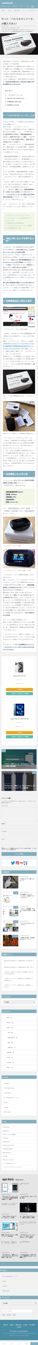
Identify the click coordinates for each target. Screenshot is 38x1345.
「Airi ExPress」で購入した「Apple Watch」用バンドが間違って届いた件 (9, 1256)
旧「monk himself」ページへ (11, 1097)
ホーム (3, 1343)
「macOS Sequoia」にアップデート (27, 924)
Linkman (5, 1156)
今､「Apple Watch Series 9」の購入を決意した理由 (27, 1217)
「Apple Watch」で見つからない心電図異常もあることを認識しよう (28, 1256)
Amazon (10, 29)
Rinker (21, 679)
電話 (27, 1343)
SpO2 (23, 31)
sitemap (6, 1107)
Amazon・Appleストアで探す (20, 693)
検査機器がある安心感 (12, 105)
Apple (9, 6)
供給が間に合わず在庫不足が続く (15, 98)
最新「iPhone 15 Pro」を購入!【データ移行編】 (9, 1235)
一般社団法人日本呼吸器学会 (15, 223)
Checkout (6, 1083)
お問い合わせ (7, 1112)
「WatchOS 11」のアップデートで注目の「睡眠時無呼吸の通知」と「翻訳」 (9, 1198)
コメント (4, 805)
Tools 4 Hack (6, 1127)
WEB (3, 1314)
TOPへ (34, 1343)
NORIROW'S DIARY (8, 1149)
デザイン (9, 1314)
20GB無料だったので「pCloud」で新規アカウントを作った (27, 896)
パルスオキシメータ (6, 31)
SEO (14, 1314)
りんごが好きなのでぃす (9, 1163)
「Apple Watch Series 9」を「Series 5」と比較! (9, 1217)
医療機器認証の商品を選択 (13, 101)
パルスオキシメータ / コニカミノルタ (17, 215)
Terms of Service (20, 1335)
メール (3, 831)
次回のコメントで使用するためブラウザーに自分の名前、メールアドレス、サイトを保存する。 (19, 849)
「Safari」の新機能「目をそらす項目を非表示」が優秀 (27, 910)
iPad (16, 892)
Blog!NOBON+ (7, 1152)
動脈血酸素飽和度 (17, 31)
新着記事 (6, 872)
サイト (3, 839)
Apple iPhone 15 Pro (19, 676)
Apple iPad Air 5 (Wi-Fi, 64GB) (19, 719)
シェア (11, 1343)
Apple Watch (17, 10)
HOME (3, 10)
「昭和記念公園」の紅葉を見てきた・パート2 (27, 938)
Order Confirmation (9, 1088)
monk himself (24, 1331)
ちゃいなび (4, 29)
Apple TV (11, 1047)
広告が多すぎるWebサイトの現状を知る (14, 960)
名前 (3, 823)
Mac (16, 907)
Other (32, 6)
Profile (5, 1102)
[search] (35, 1311)
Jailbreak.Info (6, 1141)
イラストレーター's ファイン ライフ (12, 1167)
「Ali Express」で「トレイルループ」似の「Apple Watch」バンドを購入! (27, 1236)
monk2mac (30, 960)
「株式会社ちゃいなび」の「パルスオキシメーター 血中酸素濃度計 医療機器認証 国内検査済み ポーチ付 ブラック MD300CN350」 (18, 346)
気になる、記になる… (8, 1159)
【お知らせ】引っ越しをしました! (27, 879)
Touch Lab (5, 1138)
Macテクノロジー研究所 (9, 1134)
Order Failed (7, 1093)
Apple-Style (6, 1131)
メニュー (19, 1343)
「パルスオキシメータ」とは (13, 95)
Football (27, 6)
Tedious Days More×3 (8, 1145)
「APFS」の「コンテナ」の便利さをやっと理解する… (18, 978)
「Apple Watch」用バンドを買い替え (28, 1197)
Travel (21, 6)
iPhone (3, 6)
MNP (9, 1017)
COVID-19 (22, 29)
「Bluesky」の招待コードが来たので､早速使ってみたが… (19, 972)
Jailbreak (14, 6)
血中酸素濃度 (29, 31)
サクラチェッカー (30, 29)
